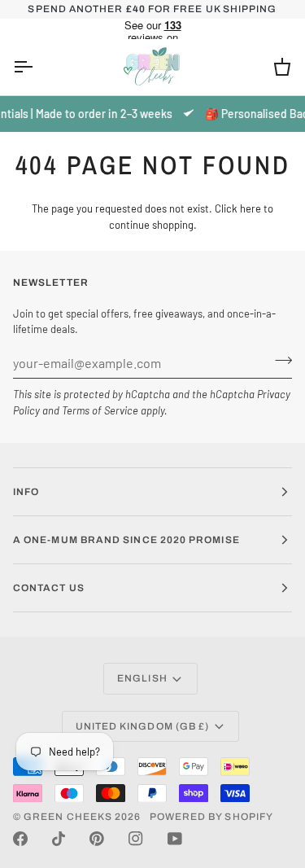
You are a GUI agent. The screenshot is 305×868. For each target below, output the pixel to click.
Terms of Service (100, 410)
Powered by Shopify (211, 816)
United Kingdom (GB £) (143, 726)
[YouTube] (175, 838)
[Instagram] (136, 838)
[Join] (278, 361)
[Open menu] (37, 67)
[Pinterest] (96, 838)
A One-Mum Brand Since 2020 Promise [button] (126, 540)
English (142, 678)
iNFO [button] (26, 492)
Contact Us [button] (49, 588)
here (250, 208)
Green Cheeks (69, 816)
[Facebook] (20, 838)
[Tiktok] (58, 838)
